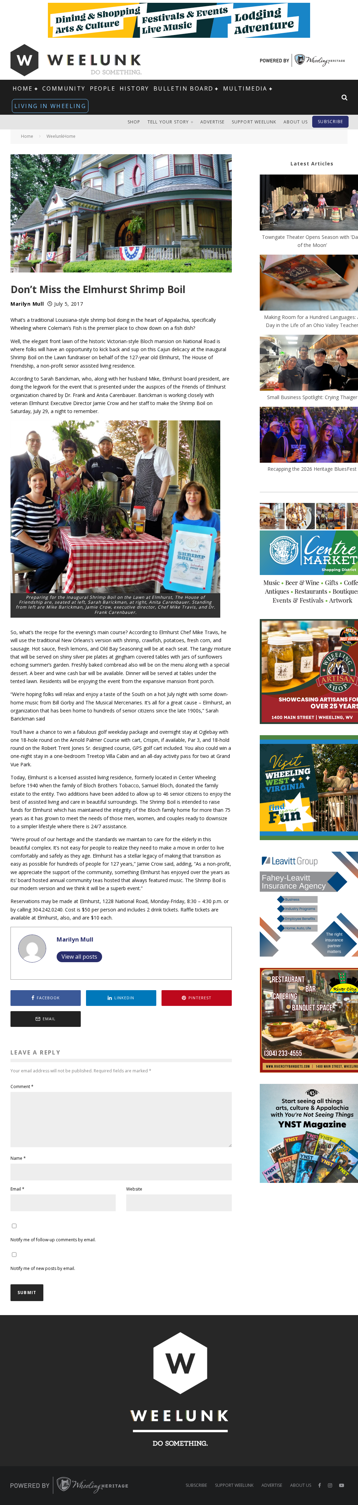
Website (134, 1189)
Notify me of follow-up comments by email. (53, 1240)
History (134, 88)
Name (18, 1158)
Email (17, 1189)
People (102, 88)
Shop (134, 122)
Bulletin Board (183, 88)
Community (64, 88)
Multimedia (245, 88)
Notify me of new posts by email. (42, 1268)
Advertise (212, 122)
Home (23, 88)
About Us (296, 122)
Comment (22, 1086)
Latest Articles (312, 163)
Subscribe (330, 122)
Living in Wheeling (50, 106)
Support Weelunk (254, 122)
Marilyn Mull (27, 303)
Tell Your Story (168, 122)
